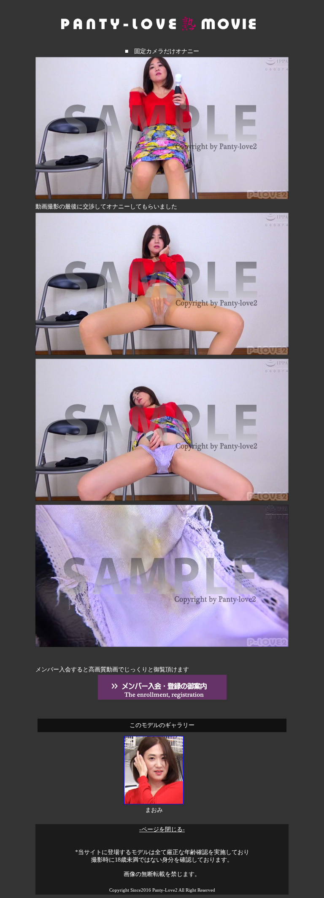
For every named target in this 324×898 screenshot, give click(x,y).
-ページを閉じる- (162, 829)
